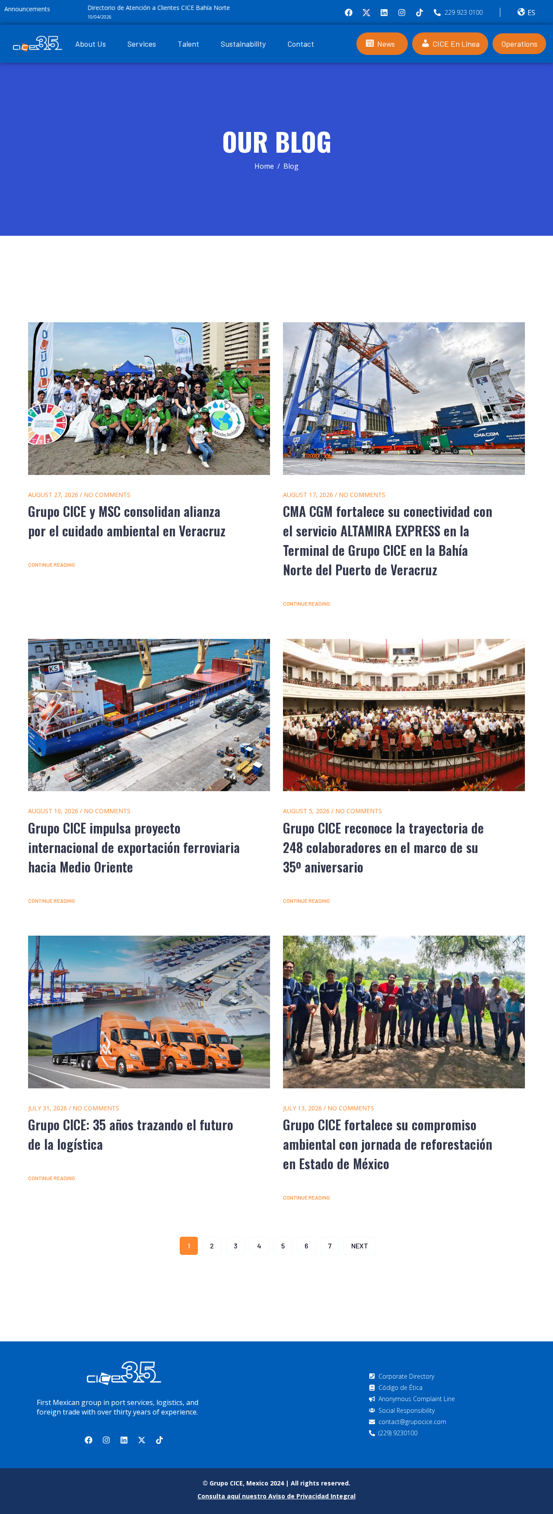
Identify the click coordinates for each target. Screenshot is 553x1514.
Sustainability (243, 43)
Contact (300, 43)
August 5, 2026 (306, 811)
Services (141, 43)
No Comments (107, 495)
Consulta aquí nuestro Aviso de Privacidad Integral (276, 1496)
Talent (188, 43)
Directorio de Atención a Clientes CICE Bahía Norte (130, 7)
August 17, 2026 (308, 495)
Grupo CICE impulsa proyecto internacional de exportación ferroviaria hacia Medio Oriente (134, 847)
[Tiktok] (419, 12)
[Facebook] (348, 12)
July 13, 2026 (302, 1108)
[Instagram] (402, 12)
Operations (519, 43)
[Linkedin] (384, 12)
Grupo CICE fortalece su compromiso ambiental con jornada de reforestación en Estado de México (387, 1144)
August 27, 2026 (53, 495)
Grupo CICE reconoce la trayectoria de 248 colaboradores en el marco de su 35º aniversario (383, 847)
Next (359, 1245)
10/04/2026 (71, 17)
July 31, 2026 (47, 1108)
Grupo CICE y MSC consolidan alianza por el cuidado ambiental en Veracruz (127, 520)
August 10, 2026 (53, 811)
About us (90, 43)
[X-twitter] (141, 1440)
